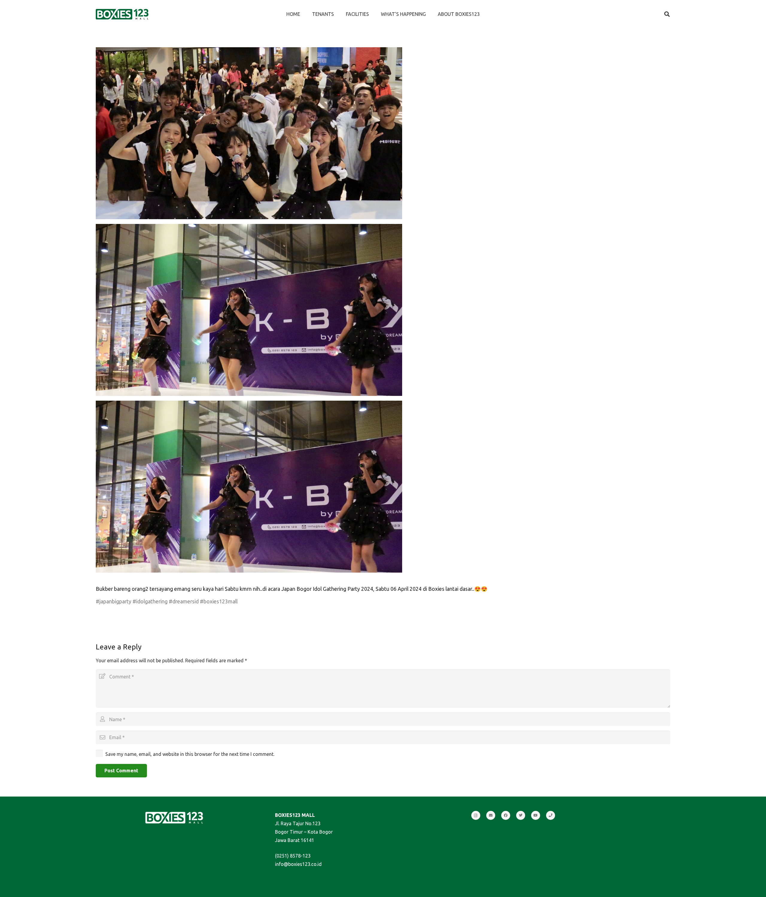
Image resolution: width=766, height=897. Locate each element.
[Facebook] (505, 815)
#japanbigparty (113, 601)
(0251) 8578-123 (293, 855)
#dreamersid (184, 601)
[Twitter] (520, 815)
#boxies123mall (219, 601)
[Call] (550, 815)
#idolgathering (150, 601)
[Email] (490, 815)
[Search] (667, 14)
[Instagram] (475, 815)
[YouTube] (535, 815)
